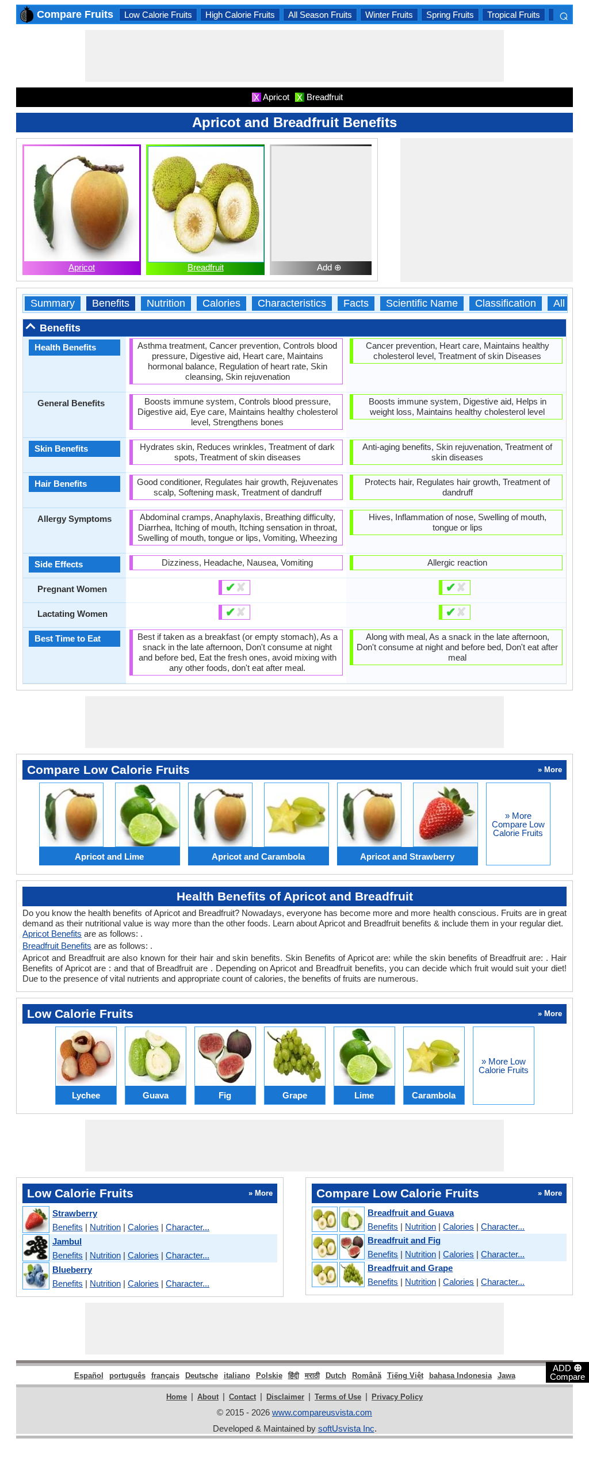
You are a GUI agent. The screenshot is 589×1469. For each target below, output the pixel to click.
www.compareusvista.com (322, 1412)
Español (89, 1375)
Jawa (506, 1375)
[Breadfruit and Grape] (338, 1275)
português (127, 1375)
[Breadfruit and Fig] (338, 1247)
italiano (237, 1375)
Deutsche (201, 1375)
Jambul (67, 1241)
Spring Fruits (450, 15)
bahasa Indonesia (460, 1375)
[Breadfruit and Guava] (338, 1220)
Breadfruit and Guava (411, 1213)
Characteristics (292, 303)
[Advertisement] (294, 56)
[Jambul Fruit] (35, 1248)
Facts (356, 303)
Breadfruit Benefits (56, 946)
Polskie (269, 1375)
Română (366, 1375)
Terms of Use (338, 1396)
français (165, 1375)
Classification (505, 303)
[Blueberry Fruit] (35, 1276)
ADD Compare (567, 1372)
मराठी (312, 1375)
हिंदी (293, 1375)
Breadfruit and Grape (410, 1268)
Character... (187, 1227)
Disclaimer (285, 1396)
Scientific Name (422, 303)
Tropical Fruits (513, 15)
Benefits (110, 303)
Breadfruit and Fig (404, 1240)
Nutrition (166, 303)
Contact (242, 1396)
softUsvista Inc (346, 1428)
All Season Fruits (320, 15)
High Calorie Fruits (240, 15)
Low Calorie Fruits (158, 15)
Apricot (81, 267)
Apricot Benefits (52, 933)
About (208, 1396)
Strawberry (74, 1213)
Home (176, 1396)
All (559, 303)
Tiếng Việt (405, 1375)
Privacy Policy (397, 1396)
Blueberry (72, 1270)
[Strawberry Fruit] (35, 1220)
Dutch (336, 1375)
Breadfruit (206, 267)
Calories (221, 303)
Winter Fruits (389, 15)
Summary (52, 303)
